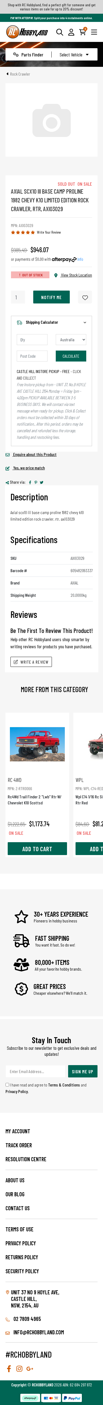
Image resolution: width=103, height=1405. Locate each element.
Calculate (71, 356)
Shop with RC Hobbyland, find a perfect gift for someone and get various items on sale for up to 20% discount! (52, 7)
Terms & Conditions (64, 1084)
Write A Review (35, 661)
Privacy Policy (16, 1091)
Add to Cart (37, 848)
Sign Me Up (82, 1071)
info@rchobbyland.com (38, 1332)
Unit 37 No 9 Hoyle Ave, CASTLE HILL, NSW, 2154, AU (35, 1299)
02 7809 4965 (26, 1318)
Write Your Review (49, 232)
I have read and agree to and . (46, 1088)
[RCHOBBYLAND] (27, 32)
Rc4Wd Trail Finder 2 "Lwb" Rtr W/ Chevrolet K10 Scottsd (35, 790)
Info (80, 259)
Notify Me (51, 297)
